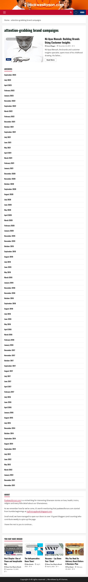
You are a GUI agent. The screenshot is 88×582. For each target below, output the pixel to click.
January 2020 (9, 230)
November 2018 (9, 293)
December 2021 (9, 121)
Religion (9, 553)
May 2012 (7, 464)
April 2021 (7, 152)
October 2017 (9, 360)
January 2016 (8, 412)
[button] (4, 12)
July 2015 (7, 423)
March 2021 (8, 158)
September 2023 (10, 75)
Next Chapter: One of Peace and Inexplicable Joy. (13, 561)
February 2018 (9, 340)
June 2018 (7, 319)
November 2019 (9, 241)
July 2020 (7, 199)
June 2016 (7, 402)
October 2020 (9, 184)
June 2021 (7, 142)
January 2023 (9, 95)
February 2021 (9, 163)
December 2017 (9, 350)
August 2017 (8, 371)
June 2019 (7, 267)
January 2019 (8, 282)
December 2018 (9, 288)
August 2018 (8, 308)
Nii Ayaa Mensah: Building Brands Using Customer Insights (23, 49)
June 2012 (7, 459)
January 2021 (8, 168)
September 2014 (10, 438)
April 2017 (7, 386)
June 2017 (7, 381)
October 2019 (9, 246)
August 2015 (8, 417)
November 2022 (9, 101)
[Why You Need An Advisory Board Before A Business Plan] (74, 549)
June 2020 (8, 204)
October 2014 (9, 433)
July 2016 (7, 397)
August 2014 (8, 443)
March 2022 (8, 111)
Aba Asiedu (29, 564)
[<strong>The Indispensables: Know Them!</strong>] (34, 549)
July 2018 (7, 314)
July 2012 (7, 454)
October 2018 (9, 298)
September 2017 (10, 366)
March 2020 (8, 220)
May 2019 (7, 272)
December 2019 (9, 236)
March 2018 (8, 334)
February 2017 (9, 392)
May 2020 (7, 210)
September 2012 (10, 449)
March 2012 (8, 469)
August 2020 (8, 194)
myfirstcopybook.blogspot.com (39, 511)
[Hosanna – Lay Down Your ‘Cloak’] (54, 549)
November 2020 (9, 178)
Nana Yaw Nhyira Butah (13, 567)
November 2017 (9, 355)
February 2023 (9, 90)
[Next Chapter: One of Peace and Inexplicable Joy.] (13, 549)
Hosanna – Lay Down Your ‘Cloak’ (53, 559)
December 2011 (9, 480)
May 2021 (7, 147)
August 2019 (8, 256)
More (8, 59)
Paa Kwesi (70, 567)
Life (28, 553)
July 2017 (7, 376)
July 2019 (7, 262)
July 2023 (7, 80)
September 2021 (10, 132)
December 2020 (9, 173)
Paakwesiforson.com (12, 500)
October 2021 (9, 126)
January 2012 (8, 475)
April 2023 (8, 85)
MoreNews (51, 579)
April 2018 (7, 329)
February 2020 (9, 225)
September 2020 (10, 189)
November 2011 (9, 485)
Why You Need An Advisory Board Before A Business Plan (74, 561)
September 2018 (10, 303)
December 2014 (9, 428)
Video (82, 12)
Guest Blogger (50, 46)
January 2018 (8, 345)
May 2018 (7, 324)
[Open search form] (71, 12)
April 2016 (7, 407)
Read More (51, 60)
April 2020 (8, 215)
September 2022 (10, 106)
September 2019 (10, 251)
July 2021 (7, 137)
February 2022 (9, 116)
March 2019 (8, 277)
